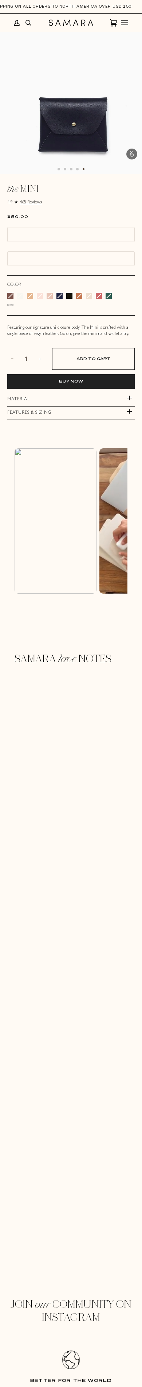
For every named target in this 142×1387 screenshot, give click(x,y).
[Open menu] (122, 23)
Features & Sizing (29, 413)
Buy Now (71, 381)
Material (18, 399)
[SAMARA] (71, 23)
